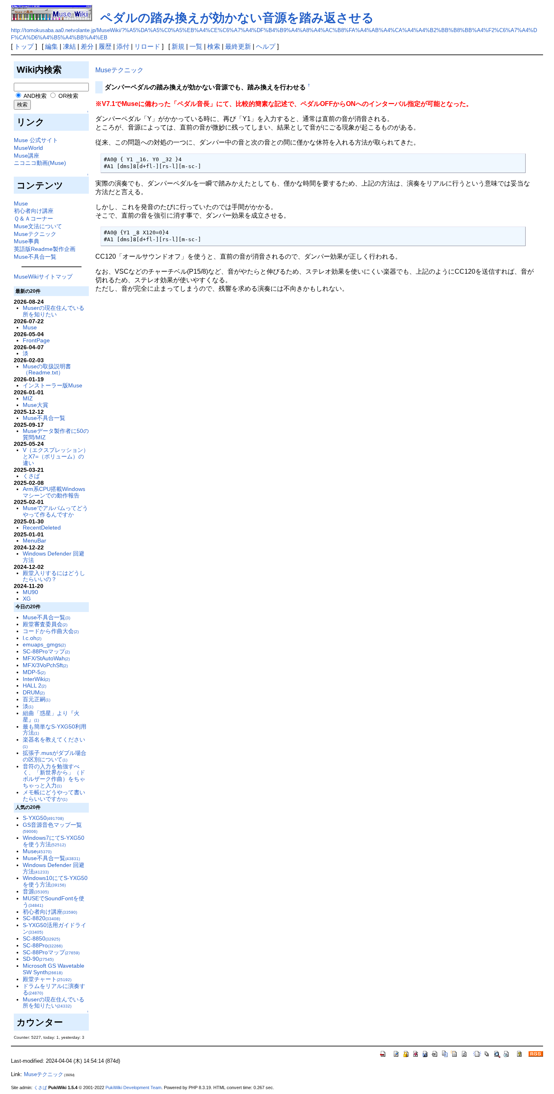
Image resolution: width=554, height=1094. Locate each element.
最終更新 (238, 46)
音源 (36, 891)
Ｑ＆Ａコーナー (33, 218)
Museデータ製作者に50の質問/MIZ (56, 434)
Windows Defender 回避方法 (53, 556)
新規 (178, 46)
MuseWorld (28, 148)
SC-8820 (41, 918)
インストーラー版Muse (52, 385)
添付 (122, 46)
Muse (21, 203)
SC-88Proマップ (46, 651)
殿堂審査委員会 (45, 624)
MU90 (30, 592)
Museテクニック (35, 234)
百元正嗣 (36, 699)
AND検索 (34, 96)
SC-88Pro (42, 945)
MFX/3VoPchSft (45, 665)
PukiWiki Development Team (133, 1087)
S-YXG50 (43, 818)
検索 (213, 46)
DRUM (34, 692)
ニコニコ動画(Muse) (40, 163)
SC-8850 (41, 938)
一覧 (195, 46)
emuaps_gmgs (44, 644)
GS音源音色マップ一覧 (52, 828)
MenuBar (34, 540)
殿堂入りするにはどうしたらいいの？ (54, 576)
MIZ (28, 398)
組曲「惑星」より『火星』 (51, 716)
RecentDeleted (42, 527)
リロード (147, 46)
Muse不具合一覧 (35, 256)
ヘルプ (265, 46)
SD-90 (38, 959)
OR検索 (67, 96)
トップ (24, 46)
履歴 (105, 46)
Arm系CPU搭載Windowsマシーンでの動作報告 (54, 492)
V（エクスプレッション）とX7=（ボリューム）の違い (56, 456)
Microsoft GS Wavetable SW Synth (53, 968)
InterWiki (36, 679)
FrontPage (36, 340)
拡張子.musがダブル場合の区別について (54, 756)
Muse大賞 (35, 405)
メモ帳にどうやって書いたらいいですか (54, 795)
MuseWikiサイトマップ (43, 276)
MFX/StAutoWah (46, 658)
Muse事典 (26, 241)
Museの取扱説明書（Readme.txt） (47, 369)
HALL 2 (34, 685)
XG (27, 598)
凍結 (69, 46)
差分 (87, 46)
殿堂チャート (47, 979)
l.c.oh (32, 638)
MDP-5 (34, 672)
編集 (51, 46)
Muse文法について (38, 226)
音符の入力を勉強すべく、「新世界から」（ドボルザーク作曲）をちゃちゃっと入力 (54, 776)
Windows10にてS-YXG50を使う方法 (55, 881)
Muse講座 (26, 155)
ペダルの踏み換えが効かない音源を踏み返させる (237, 17)
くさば (31, 476)
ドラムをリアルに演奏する (54, 989)
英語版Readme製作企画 (44, 249)
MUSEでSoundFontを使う (53, 901)
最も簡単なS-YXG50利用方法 (54, 729)
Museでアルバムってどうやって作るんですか (55, 511)
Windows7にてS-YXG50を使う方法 (53, 841)
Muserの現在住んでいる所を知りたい (53, 311)
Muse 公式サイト (36, 140)
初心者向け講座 (34, 211)
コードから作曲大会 (51, 631)
